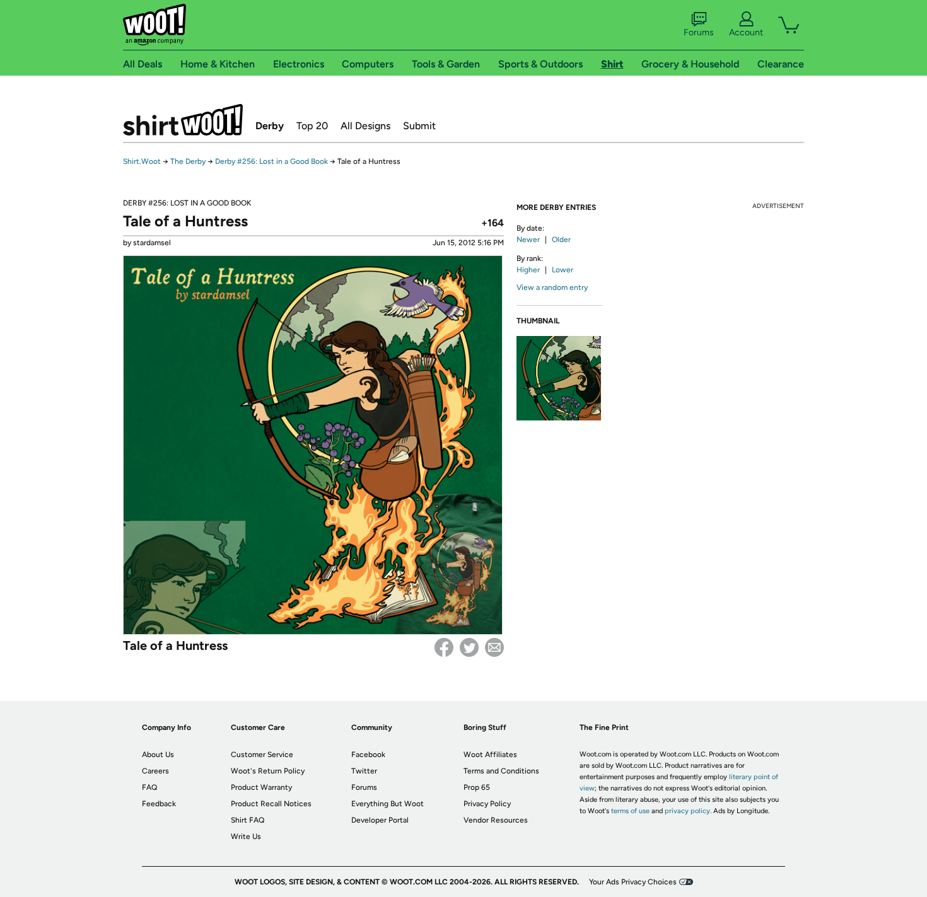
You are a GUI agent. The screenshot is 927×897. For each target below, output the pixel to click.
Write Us (246, 836)
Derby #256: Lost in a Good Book (271, 161)
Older (561, 239)
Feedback (159, 803)
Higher (528, 269)
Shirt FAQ (247, 820)
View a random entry (552, 287)
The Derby (188, 161)
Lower (562, 269)
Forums (699, 32)
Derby (269, 126)
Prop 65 (477, 787)
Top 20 (312, 126)
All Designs (365, 126)
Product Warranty (261, 787)
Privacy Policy (487, 803)
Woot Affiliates (490, 754)
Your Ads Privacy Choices (633, 881)
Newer (528, 239)
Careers (155, 771)
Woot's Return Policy (268, 771)
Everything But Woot (387, 803)
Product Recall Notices (271, 803)
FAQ (149, 787)
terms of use (630, 811)
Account (746, 32)
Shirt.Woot (183, 120)
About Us (158, 754)
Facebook (443, 647)
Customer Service (262, 754)
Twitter (469, 647)
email (494, 647)
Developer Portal (380, 820)
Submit (419, 126)
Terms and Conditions (501, 771)
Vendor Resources (496, 820)
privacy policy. (688, 811)
